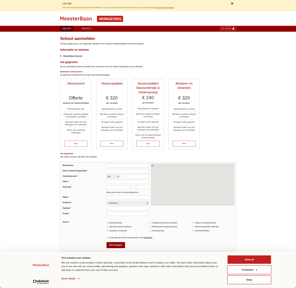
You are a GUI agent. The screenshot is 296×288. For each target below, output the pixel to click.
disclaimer (148, 238)
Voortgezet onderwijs (118, 231)
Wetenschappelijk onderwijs (207, 227)
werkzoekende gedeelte (164, 7)
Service (86, 29)
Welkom (66, 29)
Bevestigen (115, 245)
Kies (76, 143)
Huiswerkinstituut (202, 231)
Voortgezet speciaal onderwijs (164, 223)
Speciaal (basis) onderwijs (120, 227)
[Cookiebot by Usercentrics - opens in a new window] (40, 282)
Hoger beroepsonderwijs (205, 223)
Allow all (249, 259)
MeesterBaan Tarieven (72, 56)
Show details (68, 278)
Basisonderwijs (115, 223)
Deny (249, 279)
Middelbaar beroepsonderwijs (164, 227)
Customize (247, 269)
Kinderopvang (158, 231)
